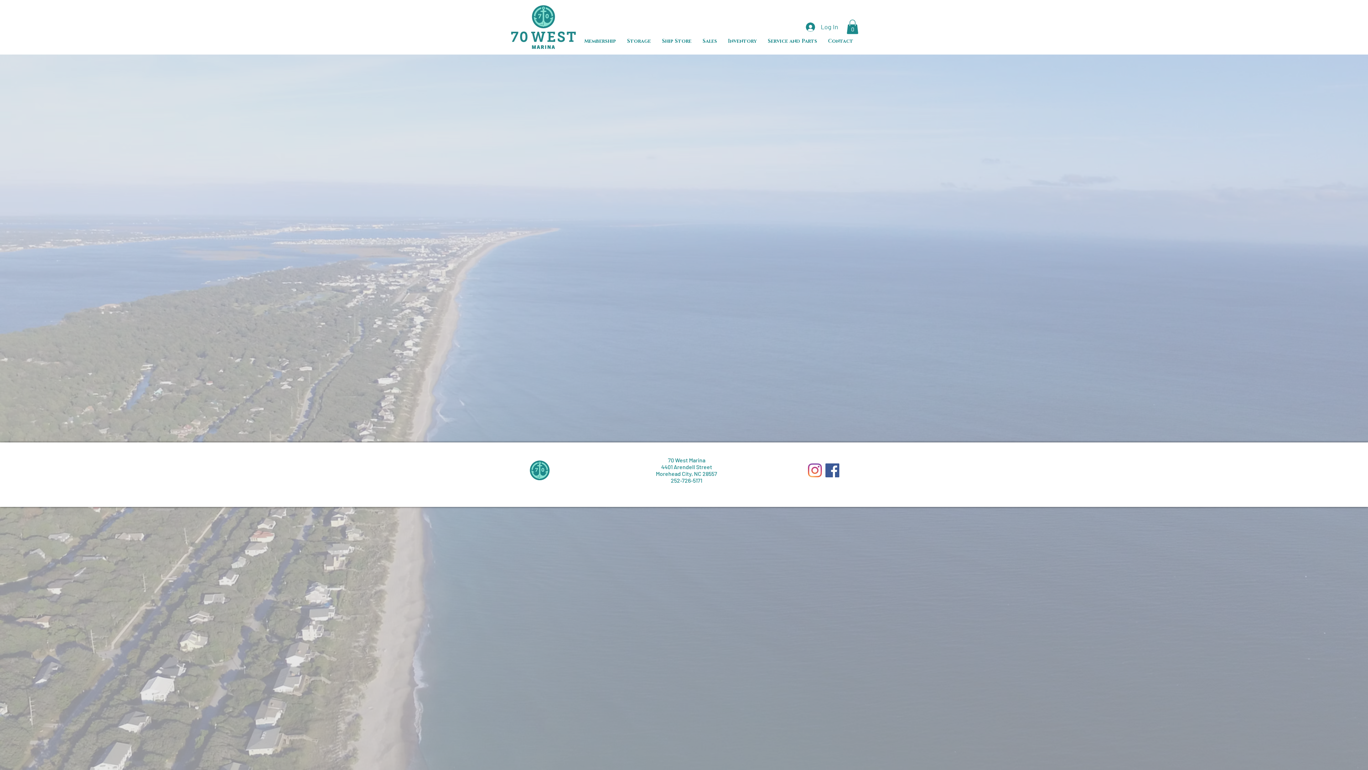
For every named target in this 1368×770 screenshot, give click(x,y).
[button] (852, 27)
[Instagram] (815, 470)
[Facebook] (832, 470)
